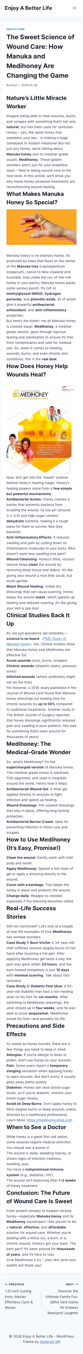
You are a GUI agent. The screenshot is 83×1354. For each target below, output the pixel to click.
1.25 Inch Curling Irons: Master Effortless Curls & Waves (19, 1296)
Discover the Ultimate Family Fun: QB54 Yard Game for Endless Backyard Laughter (61, 1299)
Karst (13, 85)
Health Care (15, 29)
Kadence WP (50, 1342)
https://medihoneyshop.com (49, 1120)
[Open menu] (74, 8)
